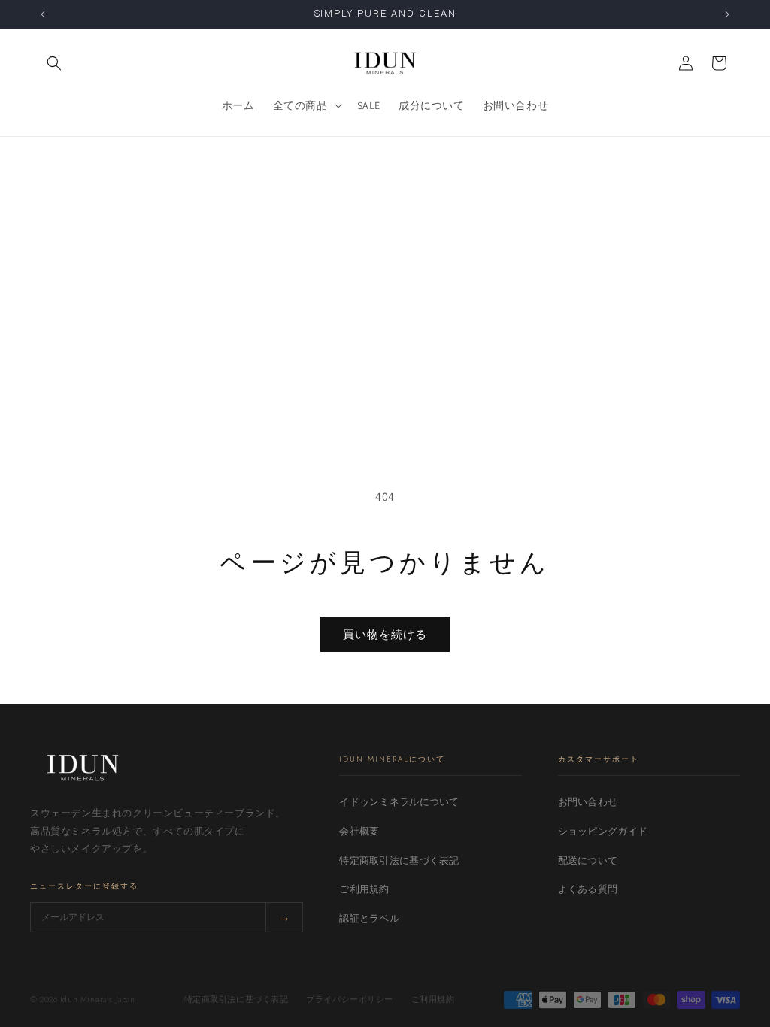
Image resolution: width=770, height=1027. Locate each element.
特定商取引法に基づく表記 (399, 860)
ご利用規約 (364, 889)
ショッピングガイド (602, 831)
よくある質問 (588, 889)
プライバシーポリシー (349, 999)
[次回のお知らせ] (727, 14)
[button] (54, 63)
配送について (588, 860)
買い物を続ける (385, 634)
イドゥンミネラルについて (399, 802)
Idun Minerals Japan (97, 999)
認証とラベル (369, 918)
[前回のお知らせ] (42, 14)
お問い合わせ (588, 802)
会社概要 (359, 831)
